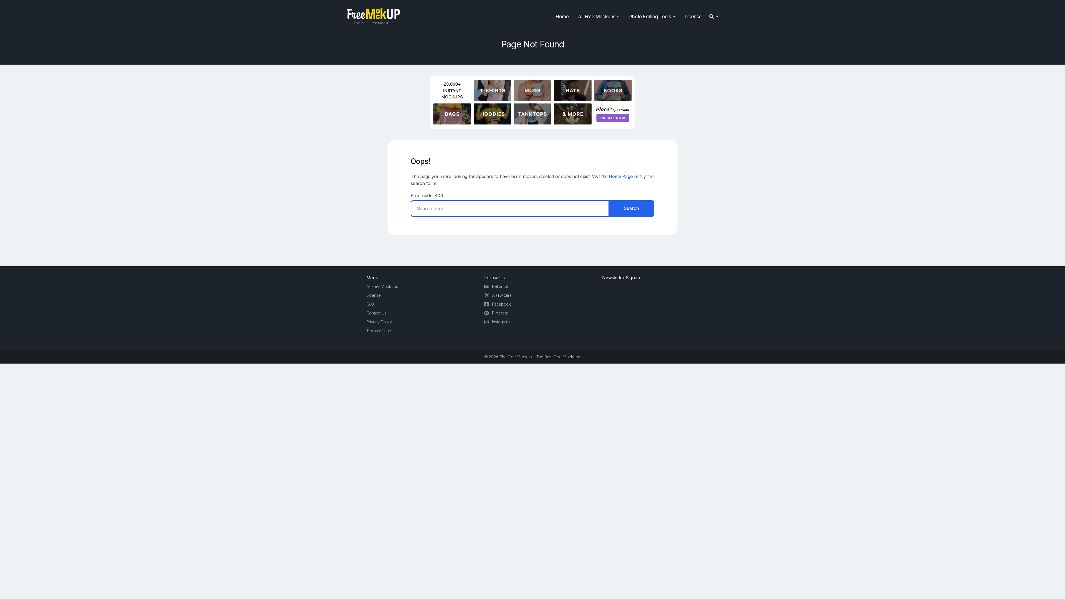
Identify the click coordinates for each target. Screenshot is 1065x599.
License (693, 16)
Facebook (501, 304)
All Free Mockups (596, 16)
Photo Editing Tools (650, 16)
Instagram (501, 321)
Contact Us (376, 313)
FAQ (370, 304)
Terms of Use (378, 330)
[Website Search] (712, 16)
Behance (500, 286)
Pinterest (500, 313)
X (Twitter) (501, 295)
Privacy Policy (379, 321)
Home (562, 16)
